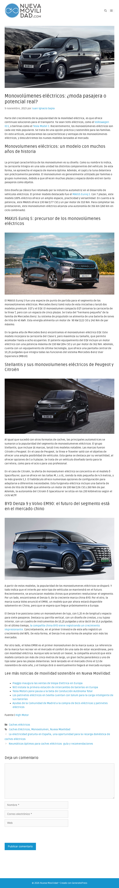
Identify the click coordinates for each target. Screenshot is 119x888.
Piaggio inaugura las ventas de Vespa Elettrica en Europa (48, 683)
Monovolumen (40, 729)
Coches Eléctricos (19, 729)
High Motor (22, 715)
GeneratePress (79, 883)
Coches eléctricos (19, 724)
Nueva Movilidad (60, 729)
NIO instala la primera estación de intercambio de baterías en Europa (55, 687)
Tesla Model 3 (41, 126)
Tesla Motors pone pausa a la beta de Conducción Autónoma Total (53, 691)
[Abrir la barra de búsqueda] (105, 10)
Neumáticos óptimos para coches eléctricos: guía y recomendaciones (51, 743)
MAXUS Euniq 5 (81, 194)
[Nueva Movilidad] (23, 10)
